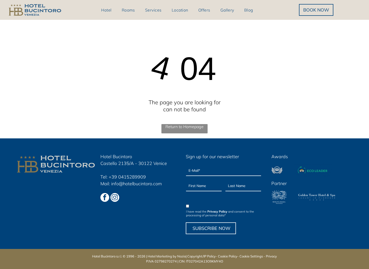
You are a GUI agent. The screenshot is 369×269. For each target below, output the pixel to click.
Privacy (271, 256)
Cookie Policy (227, 256)
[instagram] (114, 198)
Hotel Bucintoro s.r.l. (107, 256)
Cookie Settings (251, 256)
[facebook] (104, 198)
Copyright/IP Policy (201, 256)
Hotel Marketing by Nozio (167, 256)
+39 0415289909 (127, 177)
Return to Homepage (184, 126)
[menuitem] (106, 10)
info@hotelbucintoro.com (136, 184)
